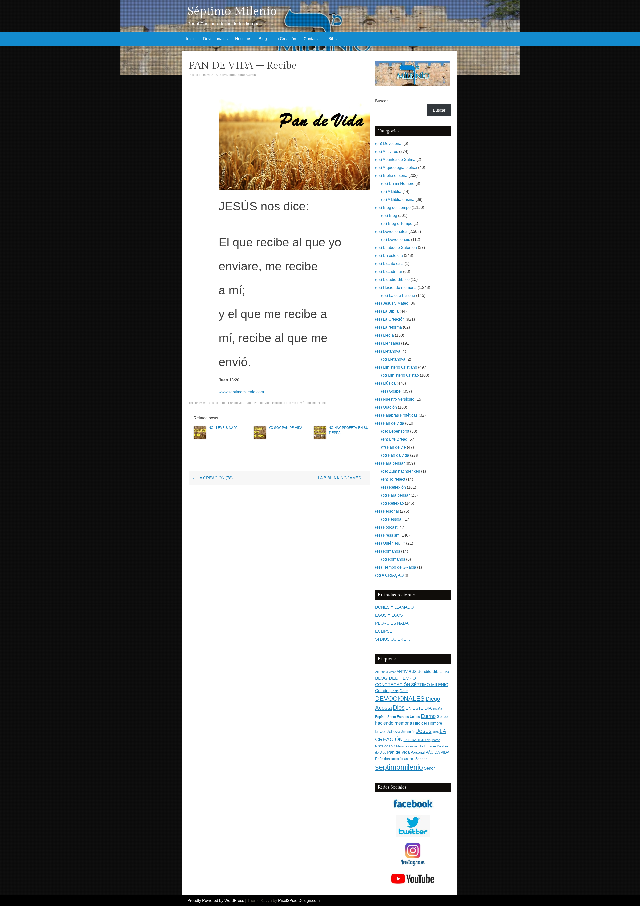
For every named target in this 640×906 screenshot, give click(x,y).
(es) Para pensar (390, 463)
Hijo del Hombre (427, 723)
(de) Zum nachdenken (400, 471)
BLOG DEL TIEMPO (395, 678)
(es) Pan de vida (233, 403)
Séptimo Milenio (232, 11)
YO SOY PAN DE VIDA (285, 427)
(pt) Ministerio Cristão (400, 375)
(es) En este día (389, 255)
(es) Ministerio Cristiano (396, 367)
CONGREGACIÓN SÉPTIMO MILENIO (411, 684)
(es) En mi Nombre (397, 183)
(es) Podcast (386, 527)
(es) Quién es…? (390, 543)
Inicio (191, 39)
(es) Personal (387, 511)
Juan (436, 731)
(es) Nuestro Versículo (394, 399)
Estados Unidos (408, 717)
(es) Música (385, 383)
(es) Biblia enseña (391, 175)
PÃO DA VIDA (438, 752)
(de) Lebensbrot (395, 431)
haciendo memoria (393, 723)
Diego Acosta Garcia (241, 75)
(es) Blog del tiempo (393, 207)
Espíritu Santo (385, 717)
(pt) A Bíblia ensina (397, 199)
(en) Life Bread (394, 439)
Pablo (423, 746)
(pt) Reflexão (392, 503)
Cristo (395, 691)
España (437, 708)
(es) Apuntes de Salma (395, 159)
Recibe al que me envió (288, 403)
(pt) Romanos (393, 559)
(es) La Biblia (387, 311)
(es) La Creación (390, 319)
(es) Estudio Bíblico (392, 279)
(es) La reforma (388, 327)
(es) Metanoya (387, 351)
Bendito (425, 671)
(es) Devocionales (391, 231)
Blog (263, 39)
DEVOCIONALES (400, 698)
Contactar (312, 39)
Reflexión (382, 759)
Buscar (381, 101)
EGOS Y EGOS (389, 615)
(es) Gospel (391, 391)
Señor (429, 768)
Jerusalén (408, 732)
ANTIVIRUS (407, 671)
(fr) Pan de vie (393, 447)
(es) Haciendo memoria (396, 287)
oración (413, 746)
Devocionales (215, 39)
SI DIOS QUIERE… (392, 639)
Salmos (409, 759)
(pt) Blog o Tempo (396, 223)
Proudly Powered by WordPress (216, 900)
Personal (418, 752)
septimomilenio (316, 403)
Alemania (381, 671)
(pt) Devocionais (395, 239)
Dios (399, 707)
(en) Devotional (388, 143)
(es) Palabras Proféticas (396, 415)
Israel (380, 731)
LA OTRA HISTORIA (417, 740)
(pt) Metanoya (393, 359)
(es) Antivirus (386, 151)
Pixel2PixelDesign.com (299, 900)
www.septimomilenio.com (241, 392)
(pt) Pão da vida (395, 455)
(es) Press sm (387, 535)
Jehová (393, 731)
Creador (382, 691)
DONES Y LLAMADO (394, 607)
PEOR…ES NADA (392, 623)
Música (402, 746)
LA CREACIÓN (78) (212, 478)
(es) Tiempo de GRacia (395, 567)
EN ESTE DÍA (419, 708)
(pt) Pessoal (391, 519)
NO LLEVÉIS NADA (223, 427)
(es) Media (384, 335)
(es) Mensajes (387, 343)
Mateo (436, 740)
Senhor (421, 759)
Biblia (333, 39)
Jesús (424, 731)
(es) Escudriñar (388, 271)
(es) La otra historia (398, 295)
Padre (432, 746)
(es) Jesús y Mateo (391, 303)
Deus (404, 691)
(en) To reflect (393, 479)
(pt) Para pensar (395, 495)
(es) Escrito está (389, 263)
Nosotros (243, 39)
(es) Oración (386, 407)
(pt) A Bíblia (391, 191)
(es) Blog (389, 215)
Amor (392, 671)
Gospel (442, 716)
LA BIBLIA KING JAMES (342, 478)
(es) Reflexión (393, 487)
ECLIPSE (383, 631)
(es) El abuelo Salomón (396, 247)
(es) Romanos (387, 551)
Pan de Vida (262, 403)
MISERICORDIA (385, 746)
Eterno (428, 716)
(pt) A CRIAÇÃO (389, 575)
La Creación (285, 39)
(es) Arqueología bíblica (396, 167)
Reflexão (397, 759)
